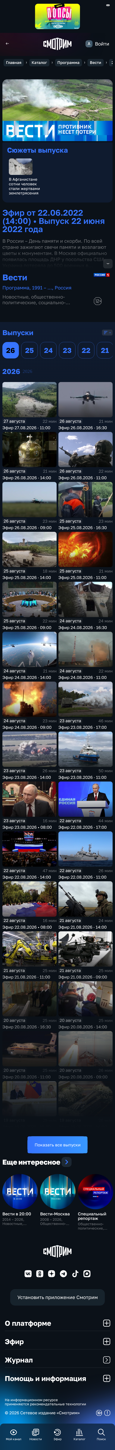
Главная (13, 62)
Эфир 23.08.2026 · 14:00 (26, 777)
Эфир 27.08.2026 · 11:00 (26, 427)
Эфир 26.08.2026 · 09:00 (27, 527)
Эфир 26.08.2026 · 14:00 (26, 477)
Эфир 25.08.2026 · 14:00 (26, 577)
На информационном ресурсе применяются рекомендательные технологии (45, 1402)
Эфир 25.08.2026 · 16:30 (82, 527)
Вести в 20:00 (16, 1213)
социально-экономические (34, 305)
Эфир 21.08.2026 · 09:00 (82, 976)
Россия (63, 287)
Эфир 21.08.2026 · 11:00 (26, 976)
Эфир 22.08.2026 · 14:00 (26, 877)
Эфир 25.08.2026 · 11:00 (82, 577)
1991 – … (42, 287)
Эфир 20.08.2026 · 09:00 (83, 1076)
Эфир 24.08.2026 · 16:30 (82, 627)
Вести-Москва (55, 1213)
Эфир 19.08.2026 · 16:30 (26, 1126)
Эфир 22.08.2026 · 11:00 (82, 877)
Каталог (39, 62)
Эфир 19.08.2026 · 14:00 (82, 1126)
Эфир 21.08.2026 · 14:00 (82, 927)
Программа (68, 62)
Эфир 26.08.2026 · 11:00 (82, 477)
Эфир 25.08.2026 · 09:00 (26, 627)
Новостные (15, 297)
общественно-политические (33, 299)
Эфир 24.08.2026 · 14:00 (26, 677)
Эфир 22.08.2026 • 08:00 (27, 927)
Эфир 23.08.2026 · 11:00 (82, 777)
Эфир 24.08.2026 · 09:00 (27, 727)
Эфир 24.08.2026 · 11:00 (82, 677)
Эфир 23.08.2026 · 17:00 (82, 727)
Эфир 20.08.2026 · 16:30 (26, 1026)
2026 (27, 371)
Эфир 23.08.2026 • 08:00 (27, 827)
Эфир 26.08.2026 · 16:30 (82, 427)
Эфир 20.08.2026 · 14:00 (82, 1026)
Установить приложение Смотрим (57, 1297)
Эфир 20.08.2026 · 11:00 (26, 1076)
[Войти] (89, 43)
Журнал (19, 1360)
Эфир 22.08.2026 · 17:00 (82, 827)
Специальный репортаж (92, 1216)
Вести (95, 62)
